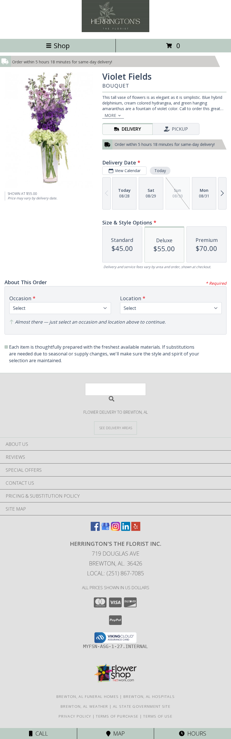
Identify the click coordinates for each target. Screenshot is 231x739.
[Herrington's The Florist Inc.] (115, 30)
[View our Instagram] (115, 529)
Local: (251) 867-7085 (115, 573)
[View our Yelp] (135, 529)
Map (117, 733)
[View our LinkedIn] (125, 529)
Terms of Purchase (117, 716)
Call (40, 733)
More (110, 115)
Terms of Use (157, 716)
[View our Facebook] (95, 529)
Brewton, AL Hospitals (149, 696)
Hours (195, 733)
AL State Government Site (141, 706)
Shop (62, 45)
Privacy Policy (75, 716)
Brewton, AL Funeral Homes (87, 696)
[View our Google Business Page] (105, 529)
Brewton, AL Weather (84, 706)
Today (160, 170)
